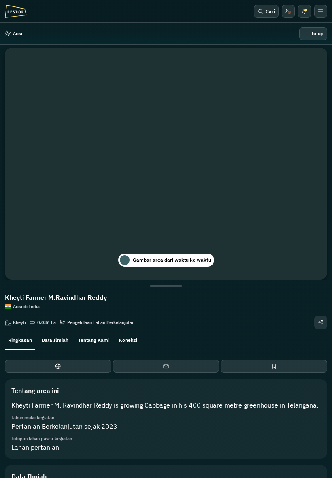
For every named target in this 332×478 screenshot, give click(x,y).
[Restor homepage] (16, 11)
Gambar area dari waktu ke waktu (172, 260)
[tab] (20, 339)
